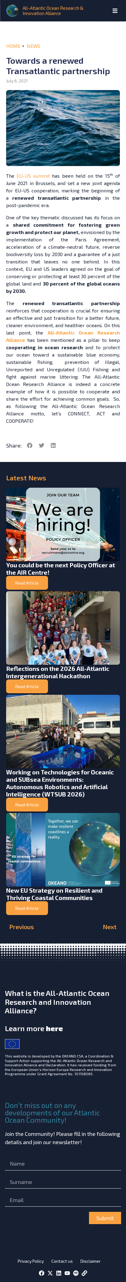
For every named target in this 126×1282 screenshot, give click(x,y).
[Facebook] (41, 1273)
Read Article (27, 582)
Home (13, 45)
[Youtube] (67, 1273)
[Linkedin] (58, 1273)
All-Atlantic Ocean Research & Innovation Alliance (53, 10)
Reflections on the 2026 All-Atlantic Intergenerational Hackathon (57, 672)
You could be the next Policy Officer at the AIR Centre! (60, 568)
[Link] (84, 1273)
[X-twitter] (50, 1273)
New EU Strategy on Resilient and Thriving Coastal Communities (54, 894)
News (33, 45)
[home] (13, 10)
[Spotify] (76, 1273)
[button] (29, 445)
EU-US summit (33, 176)
